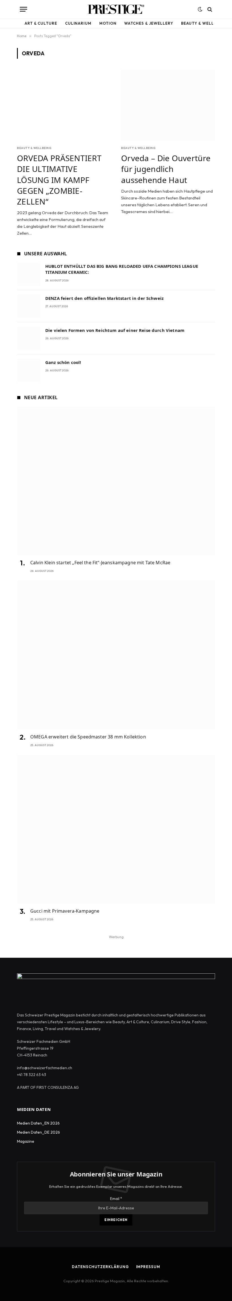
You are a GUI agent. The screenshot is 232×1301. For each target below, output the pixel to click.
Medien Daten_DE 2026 (38, 1132)
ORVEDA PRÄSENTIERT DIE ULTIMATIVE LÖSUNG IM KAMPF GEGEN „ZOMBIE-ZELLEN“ (59, 180)
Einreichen (116, 1220)
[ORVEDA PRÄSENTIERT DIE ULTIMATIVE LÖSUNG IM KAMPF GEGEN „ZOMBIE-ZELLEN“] (64, 105)
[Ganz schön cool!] (28, 370)
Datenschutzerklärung (100, 1266)
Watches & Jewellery (148, 23)
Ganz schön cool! (63, 362)
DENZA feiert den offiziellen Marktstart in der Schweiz (104, 298)
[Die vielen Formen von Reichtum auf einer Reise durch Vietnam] (28, 338)
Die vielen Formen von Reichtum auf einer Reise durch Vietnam (114, 330)
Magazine (25, 1141)
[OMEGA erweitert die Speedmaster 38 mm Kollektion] (116, 655)
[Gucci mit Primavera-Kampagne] (116, 829)
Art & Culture (41, 23)
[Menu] (23, 9)
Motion (107, 23)
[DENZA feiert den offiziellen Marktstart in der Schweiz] (28, 306)
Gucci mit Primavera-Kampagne (64, 911)
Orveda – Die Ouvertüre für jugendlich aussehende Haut (165, 169)
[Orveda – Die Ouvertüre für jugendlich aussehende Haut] (168, 105)
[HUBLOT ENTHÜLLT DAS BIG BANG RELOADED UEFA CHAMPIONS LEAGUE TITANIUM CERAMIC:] (28, 274)
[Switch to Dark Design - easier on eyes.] (200, 9)
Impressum (148, 1266)
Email (116, 1198)
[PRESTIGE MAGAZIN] (116, 9)
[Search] (209, 9)
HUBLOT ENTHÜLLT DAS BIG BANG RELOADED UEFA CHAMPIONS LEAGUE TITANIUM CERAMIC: (121, 269)
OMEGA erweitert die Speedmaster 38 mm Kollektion (88, 737)
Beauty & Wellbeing (204, 23)
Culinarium (78, 23)
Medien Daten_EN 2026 (38, 1123)
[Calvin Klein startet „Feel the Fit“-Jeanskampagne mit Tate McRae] (116, 481)
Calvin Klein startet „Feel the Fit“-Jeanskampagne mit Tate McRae (100, 563)
